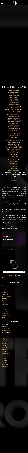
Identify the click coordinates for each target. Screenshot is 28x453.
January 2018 (5, 328)
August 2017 (5, 338)
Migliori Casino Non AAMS (14, 159)
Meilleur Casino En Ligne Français (14, 145)
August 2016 (5, 357)
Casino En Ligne (14, 99)
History (4, 300)
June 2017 (4, 341)
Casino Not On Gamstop (14, 130)
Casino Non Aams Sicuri (14, 133)
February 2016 (5, 366)
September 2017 (6, 336)
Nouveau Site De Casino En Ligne (14, 147)
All (2, 285)
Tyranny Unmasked (13, 249)
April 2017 (4, 345)
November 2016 (6, 355)
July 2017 (4, 340)
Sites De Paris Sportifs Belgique (14, 139)
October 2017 (5, 334)
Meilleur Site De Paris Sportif (14, 144)
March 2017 (5, 347)
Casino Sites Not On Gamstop (14, 107)
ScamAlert (4, 310)
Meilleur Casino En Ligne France (14, 151)
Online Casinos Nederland (14, 128)
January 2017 (5, 351)
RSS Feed (5, 278)
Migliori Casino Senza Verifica (14, 149)
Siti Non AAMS (14, 168)
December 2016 (6, 353)
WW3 (3, 317)
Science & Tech (6, 311)
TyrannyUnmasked (6, 315)
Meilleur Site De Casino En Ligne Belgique (14, 140)
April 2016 (4, 362)
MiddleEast (5, 304)
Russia (3, 308)
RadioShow (5, 306)
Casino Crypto (14, 137)
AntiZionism (5, 287)
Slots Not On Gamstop (14, 125)
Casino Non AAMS (14, 97)
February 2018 (5, 326)
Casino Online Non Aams (14, 111)
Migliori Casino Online (14, 95)
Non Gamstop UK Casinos (14, 121)
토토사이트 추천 (14, 156)
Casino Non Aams (14, 94)
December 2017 (6, 330)
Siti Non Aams (14, 166)
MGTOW (4, 302)
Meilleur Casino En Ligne (14, 142)
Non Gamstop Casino (14, 113)
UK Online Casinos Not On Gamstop (14, 109)
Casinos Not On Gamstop (14, 104)
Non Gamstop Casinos (14, 100)
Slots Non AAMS (14, 161)
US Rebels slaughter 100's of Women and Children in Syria (14, 174)
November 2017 (6, 332)
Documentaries (5, 289)
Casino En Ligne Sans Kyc (14, 170)
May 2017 (4, 343)
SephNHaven (5, 313)
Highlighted (5, 298)
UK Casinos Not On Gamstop (14, 106)
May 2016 (4, 360)
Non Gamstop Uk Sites (14, 90)
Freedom (4, 292)
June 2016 (4, 359)
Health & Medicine (6, 296)
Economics (4, 290)
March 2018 (5, 324)
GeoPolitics (5, 294)
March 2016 (5, 364)
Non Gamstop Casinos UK (14, 92)
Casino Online (14, 158)
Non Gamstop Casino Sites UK (14, 114)
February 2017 (5, 349)
